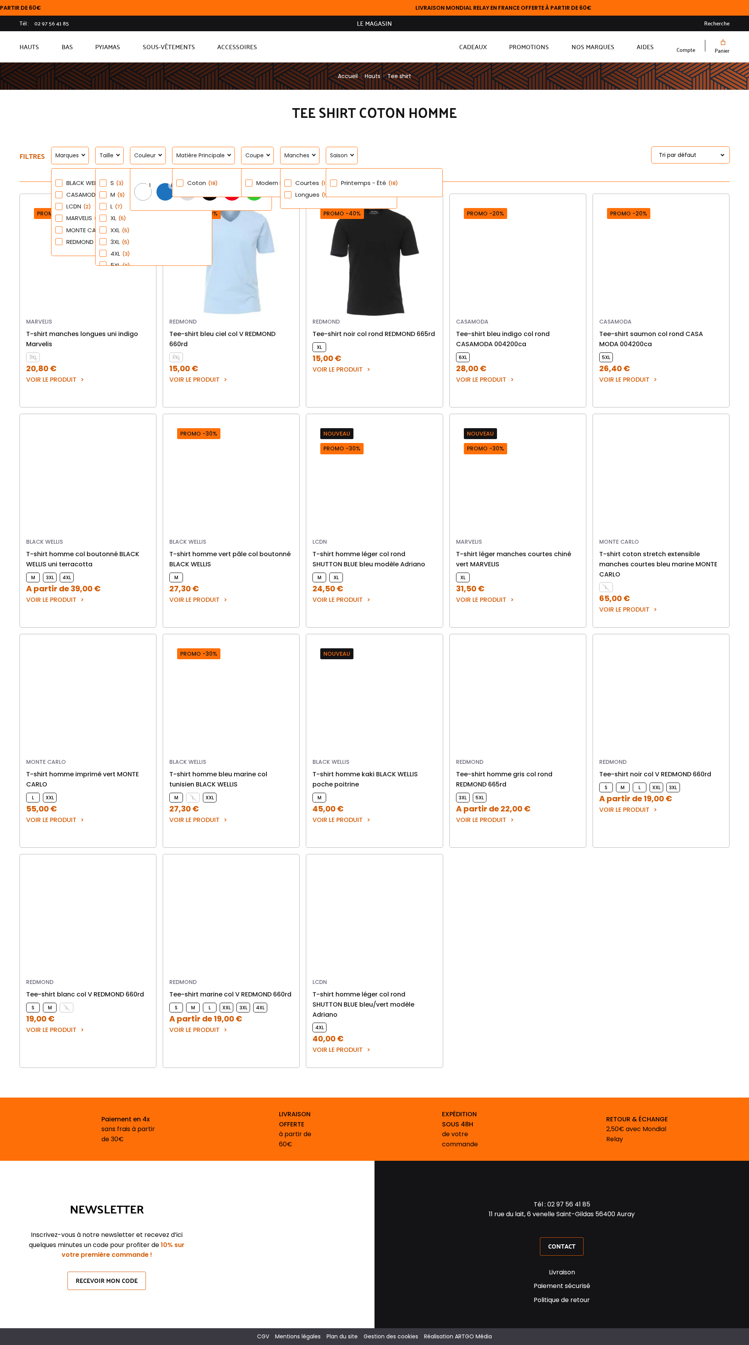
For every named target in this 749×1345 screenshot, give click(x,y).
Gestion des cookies (391, 1336)
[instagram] (562, 1228)
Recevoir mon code (107, 1280)
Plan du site (342, 1336)
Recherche (716, 23)
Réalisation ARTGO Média (458, 1336)
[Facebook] (551, 1228)
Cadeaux (473, 46)
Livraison (562, 1272)
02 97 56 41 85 (51, 23)
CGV (263, 1336)
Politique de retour (562, 1299)
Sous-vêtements (169, 46)
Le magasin (374, 23)
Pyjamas (107, 46)
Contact (561, 1246)
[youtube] (572, 1228)
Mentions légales (298, 1336)
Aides (645, 46)
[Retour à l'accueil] (358, 47)
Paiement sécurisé (562, 1285)
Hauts (29, 46)
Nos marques (593, 46)
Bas (67, 46)
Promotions (529, 46)
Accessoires (237, 46)
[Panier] (722, 42)
